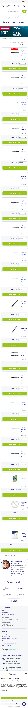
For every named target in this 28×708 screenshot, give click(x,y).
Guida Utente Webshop (8, 614)
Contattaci (5, 612)
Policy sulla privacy (7, 645)
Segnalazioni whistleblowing (9, 638)
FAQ (3, 610)
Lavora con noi (6, 636)
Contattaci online (16, 571)
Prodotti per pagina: (8, 555)
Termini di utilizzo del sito (9, 643)
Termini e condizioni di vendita (10, 641)
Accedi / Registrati (14, 68)
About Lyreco (5, 634)
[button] (3, 11)
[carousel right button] (17, 17)
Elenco (26, 45)
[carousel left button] (9, 17)
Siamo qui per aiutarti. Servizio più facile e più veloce (18, 573)
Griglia (23, 45)
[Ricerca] (24, 11)
